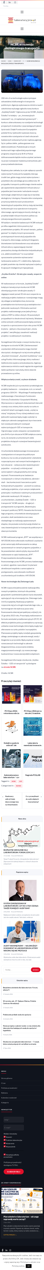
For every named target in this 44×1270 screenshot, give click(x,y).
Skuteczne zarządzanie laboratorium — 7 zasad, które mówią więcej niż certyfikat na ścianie (21, 1043)
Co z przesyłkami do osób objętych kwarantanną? (32, 799)
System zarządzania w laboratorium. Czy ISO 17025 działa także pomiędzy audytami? (21, 905)
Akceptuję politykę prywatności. (11, 1156)
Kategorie (5, 1103)
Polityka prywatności (9, 1088)
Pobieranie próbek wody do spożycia (17, 1015)
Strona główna (6, 1078)
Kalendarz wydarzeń (9, 1098)
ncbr (14, 781)
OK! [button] (28, 1266)
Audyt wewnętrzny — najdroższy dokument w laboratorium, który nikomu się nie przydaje (21, 948)
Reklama (4, 1093)
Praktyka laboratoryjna (14, 1140)
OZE (20, 781)
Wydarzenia (10, 1143)
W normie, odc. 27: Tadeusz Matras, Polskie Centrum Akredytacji (19, 1002)
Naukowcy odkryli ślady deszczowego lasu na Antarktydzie (12, 800)
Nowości (9, 1137)
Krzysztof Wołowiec (17, 856)
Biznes (18, 786)
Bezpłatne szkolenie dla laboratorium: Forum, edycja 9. (20, 989)
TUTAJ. (15, 1165)
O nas (3, 1083)
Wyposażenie (10, 1147)
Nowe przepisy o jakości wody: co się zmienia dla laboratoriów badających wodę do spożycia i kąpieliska (21, 1028)
